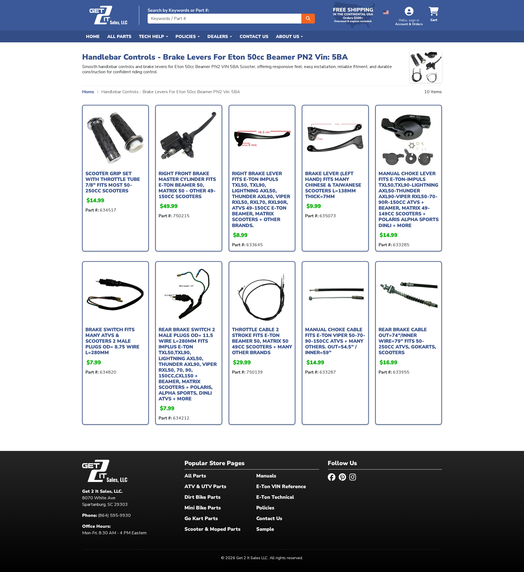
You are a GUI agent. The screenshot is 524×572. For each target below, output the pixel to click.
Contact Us (254, 37)
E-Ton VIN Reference (281, 486)
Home (93, 37)
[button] (386, 11)
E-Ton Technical (275, 497)
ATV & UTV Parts (205, 486)
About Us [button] (288, 37)
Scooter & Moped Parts (212, 529)
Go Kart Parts (201, 518)
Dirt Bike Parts (202, 497)
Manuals (266, 476)
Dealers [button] (218, 37)
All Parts (119, 37)
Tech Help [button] (152, 37)
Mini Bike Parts (202, 507)
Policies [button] (186, 37)
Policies (265, 507)
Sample (265, 529)
